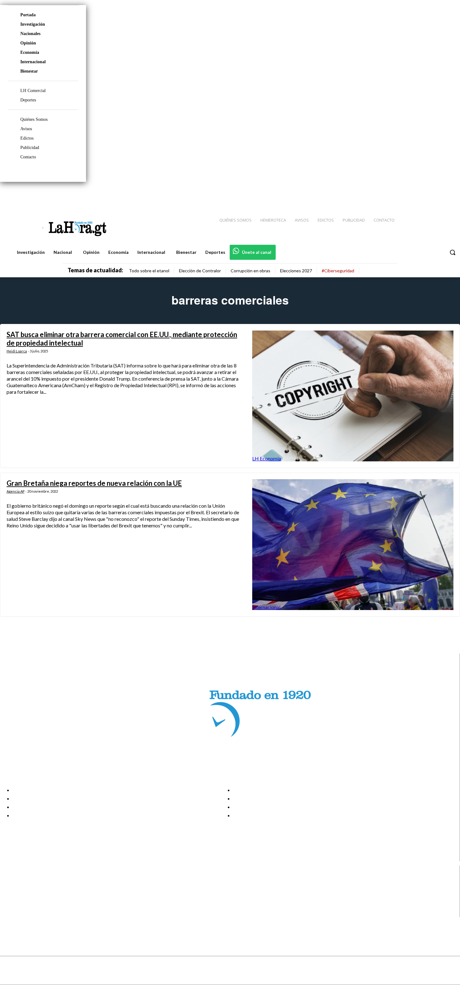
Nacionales (30, 33)
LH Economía (266, 458)
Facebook (29, 881)
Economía (29, 52)
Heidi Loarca (17, 351)
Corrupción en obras (250, 270)
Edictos (26, 138)
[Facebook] (403, 194)
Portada (28, 15)
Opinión (28, 43)
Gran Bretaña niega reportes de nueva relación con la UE (94, 483)
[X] (10, 905)
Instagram (29, 889)
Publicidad (29, 147)
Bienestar (29, 71)
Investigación (32, 24)
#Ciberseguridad (338, 270)
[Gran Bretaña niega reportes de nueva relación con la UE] (352, 544)
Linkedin (27, 897)
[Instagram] (414, 194)
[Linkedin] (426, 194)
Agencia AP (15, 491)
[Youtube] (448, 194)
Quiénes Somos (34, 119)
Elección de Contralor (200, 270)
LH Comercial (33, 90)
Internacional (33, 61)
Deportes (28, 100)
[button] (452, 252)
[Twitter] (437, 194)
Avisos (26, 128)
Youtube (27, 913)
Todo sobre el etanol (149, 270)
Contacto (28, 157)
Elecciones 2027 (296, 270)
